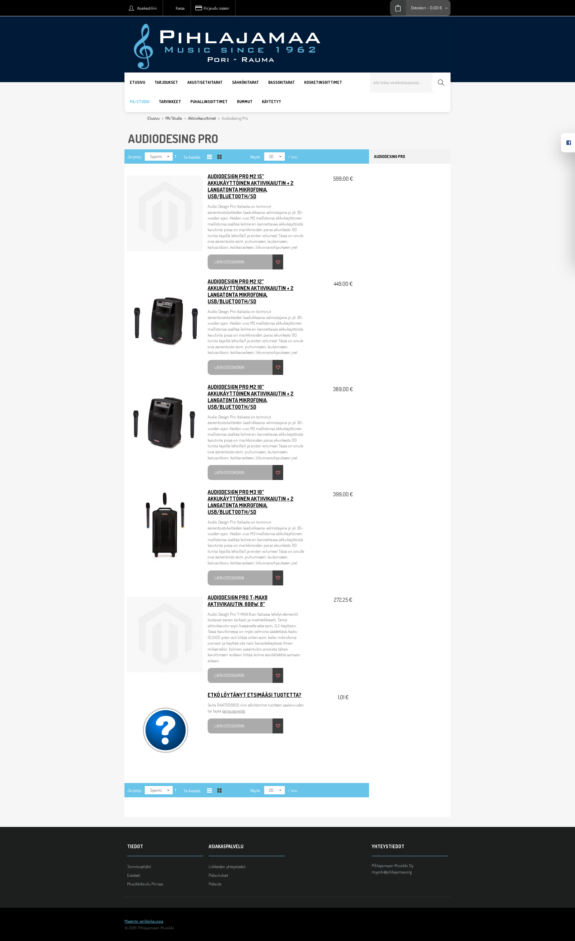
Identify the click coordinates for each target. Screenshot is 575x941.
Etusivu (153, 118)
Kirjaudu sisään (216, 8)
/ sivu (292, 156)
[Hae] (441, 82)
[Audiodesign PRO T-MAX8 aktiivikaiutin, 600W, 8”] (165, 634)
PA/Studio (173, 118)
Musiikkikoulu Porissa (145, 883)
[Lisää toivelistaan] (278, 261)
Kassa (180, 8)
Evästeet (133, 875)
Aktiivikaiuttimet (202, 118)
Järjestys (134, 156)
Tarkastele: (192, 157)
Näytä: (255, 156)
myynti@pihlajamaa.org (392, 871)
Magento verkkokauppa (143, 921)
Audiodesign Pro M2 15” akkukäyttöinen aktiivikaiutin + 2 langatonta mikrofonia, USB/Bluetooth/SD (250, 186)
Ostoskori (418, 7)
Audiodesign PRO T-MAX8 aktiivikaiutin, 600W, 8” (238, 600)
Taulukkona (219, 156)
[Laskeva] (175, 156)
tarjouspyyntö (233, 710)
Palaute (215, 883)
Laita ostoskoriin (229, 261)
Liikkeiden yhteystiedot (227, 866)
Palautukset (218, 875)
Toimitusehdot (139, 866)
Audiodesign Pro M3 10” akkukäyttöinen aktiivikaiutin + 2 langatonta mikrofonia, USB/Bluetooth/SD (250, 502)
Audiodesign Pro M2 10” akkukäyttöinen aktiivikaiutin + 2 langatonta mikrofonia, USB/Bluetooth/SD (250, 397)
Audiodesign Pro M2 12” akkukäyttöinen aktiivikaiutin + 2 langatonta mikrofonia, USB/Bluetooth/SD (250, 291)
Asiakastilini (147, 8)
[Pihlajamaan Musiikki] (287, 19)
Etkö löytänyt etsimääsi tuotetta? (254, 695)
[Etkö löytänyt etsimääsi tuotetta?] (165, 731)
